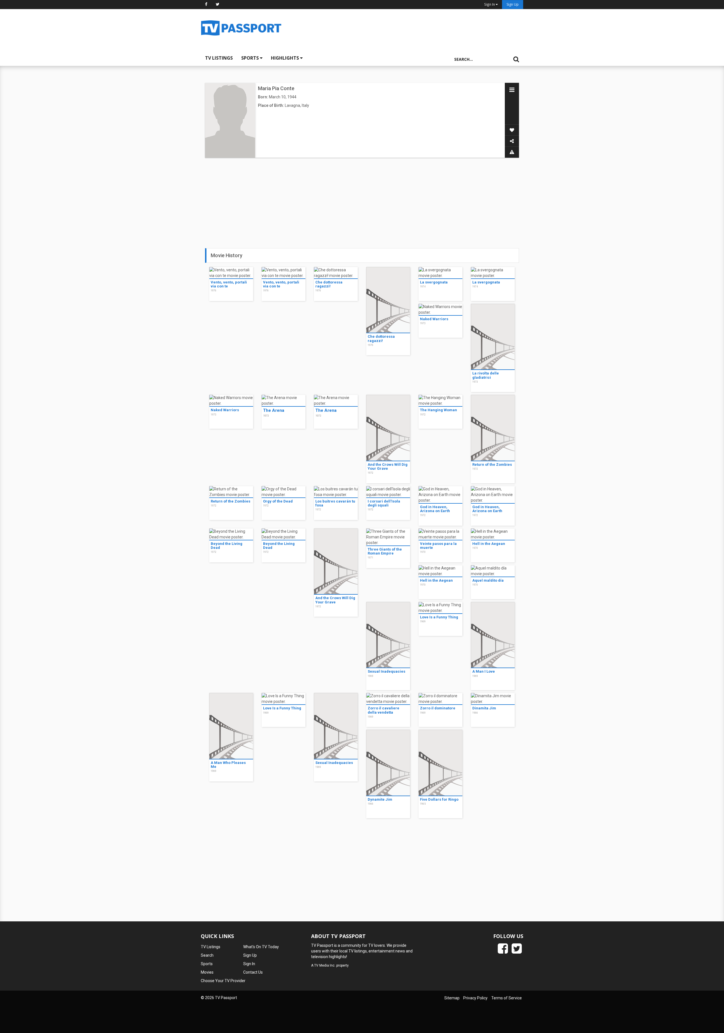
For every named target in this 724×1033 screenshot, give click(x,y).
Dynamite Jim (380, 799)
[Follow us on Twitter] (218, 4)
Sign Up (513, 4)
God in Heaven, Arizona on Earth (435, 509)
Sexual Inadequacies (386, 671)
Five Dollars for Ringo (439, 799)
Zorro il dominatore (437, 708)
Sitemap (452, 998)
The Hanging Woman (438, 410)
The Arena (273, 410)
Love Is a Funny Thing (439, 617)
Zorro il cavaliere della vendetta (383, 710)
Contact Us (253, 972)
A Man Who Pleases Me (228, 765)
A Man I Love (483, 671)
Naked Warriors (434, 319)
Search (207, 955)
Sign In (249, 963)
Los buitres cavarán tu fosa (335, 503)
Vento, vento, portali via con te (229, 284)
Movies (207, 972)
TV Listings (219, 58)
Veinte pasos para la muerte (438, 546)
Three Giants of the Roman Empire (385, 551)
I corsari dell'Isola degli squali (384, 503)
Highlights (285, 58)
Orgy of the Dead (278, 501)
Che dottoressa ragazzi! (328, 284)
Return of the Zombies (492, 464)
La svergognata (434, 282)
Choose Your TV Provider (223, 980)
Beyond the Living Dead (226, 546)
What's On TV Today (261, 947)
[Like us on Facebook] (206, 4)
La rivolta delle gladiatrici (485, 375)
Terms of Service (506, 998)
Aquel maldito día (488, 580)
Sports (250, 58)
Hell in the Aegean (488, 544)
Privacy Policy (475, 998)
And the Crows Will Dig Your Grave (388, 466)
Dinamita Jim (484, 708)
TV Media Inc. (324, 965)
